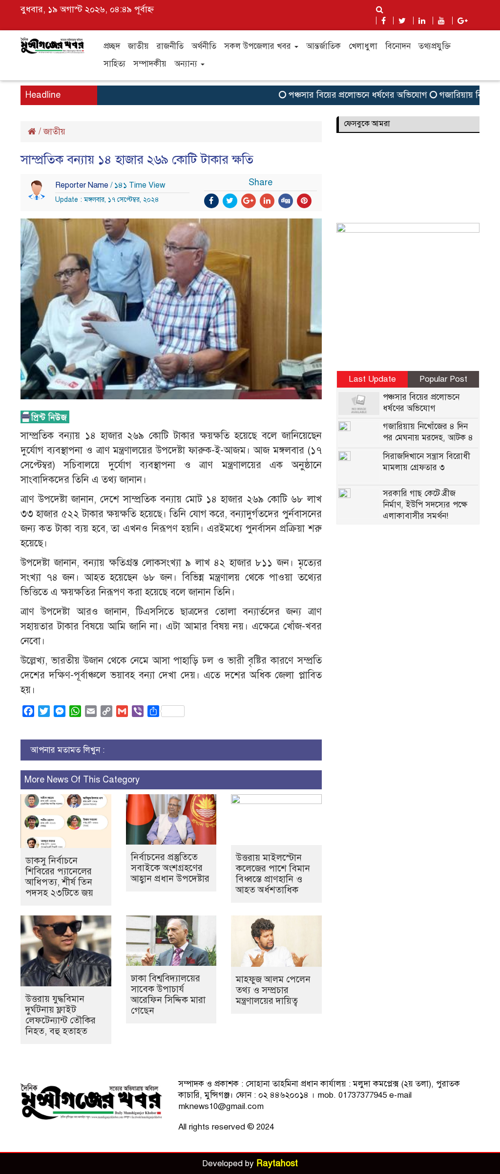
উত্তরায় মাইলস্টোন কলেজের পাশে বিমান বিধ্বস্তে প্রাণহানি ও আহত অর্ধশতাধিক (273, 873)
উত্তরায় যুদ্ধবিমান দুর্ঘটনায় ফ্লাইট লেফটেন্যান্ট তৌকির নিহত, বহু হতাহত (60, 1015)
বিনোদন (398, 46)
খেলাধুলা (363, 46)
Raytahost (277, 1163)
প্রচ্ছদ (112, 46)
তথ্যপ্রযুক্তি (434, 46)
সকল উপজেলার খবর (258, 46)
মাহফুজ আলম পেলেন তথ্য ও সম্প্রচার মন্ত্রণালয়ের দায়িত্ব (273, 990)
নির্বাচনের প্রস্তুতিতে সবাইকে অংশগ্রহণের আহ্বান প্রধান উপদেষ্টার (170, 867)
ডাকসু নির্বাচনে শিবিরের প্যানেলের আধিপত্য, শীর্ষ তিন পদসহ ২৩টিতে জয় (59, 876)
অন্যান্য (187, 64)
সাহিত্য (114, 64)
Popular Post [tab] (443, 379)
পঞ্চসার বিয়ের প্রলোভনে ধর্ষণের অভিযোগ (344, 94)
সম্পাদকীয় (150, 64)
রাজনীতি (170, 46)
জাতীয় (138, 46)
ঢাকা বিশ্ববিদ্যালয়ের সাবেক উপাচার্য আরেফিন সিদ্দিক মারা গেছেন (168, 994)
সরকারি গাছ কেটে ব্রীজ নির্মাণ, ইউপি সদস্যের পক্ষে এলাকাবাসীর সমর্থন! (425, 504)
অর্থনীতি (203, 46)
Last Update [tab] (372, 379)
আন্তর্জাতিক (323, 46)
